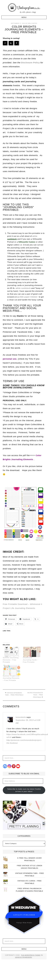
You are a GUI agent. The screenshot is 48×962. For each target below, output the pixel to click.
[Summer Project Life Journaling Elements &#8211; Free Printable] (12, 670)
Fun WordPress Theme (30, 955)
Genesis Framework (23, 957)
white (34, 236)
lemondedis (21, 717)
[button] (24, 17)
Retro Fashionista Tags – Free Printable (35, 695)
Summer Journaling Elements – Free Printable (11, 660)
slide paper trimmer (28, 297)
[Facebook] (5, 766)
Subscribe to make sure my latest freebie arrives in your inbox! (24, 790)
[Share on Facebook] (5, 43)
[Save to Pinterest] (16, 43)
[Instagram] (9, 766)
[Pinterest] (14, 766)
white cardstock (23, 288)
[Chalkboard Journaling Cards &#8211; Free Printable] (32, 652)
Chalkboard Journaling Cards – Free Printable (30, 660)
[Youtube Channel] (18, 766)
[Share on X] (11, 43)
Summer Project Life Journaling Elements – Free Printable (11, 678)
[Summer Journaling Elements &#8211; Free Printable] (12, 652)
